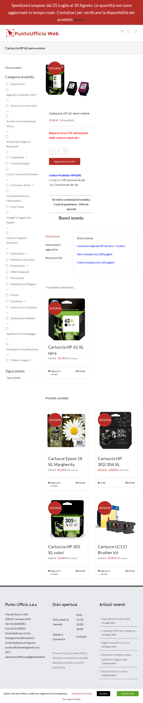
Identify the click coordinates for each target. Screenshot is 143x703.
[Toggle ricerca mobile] (129, 31)
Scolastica (16, 301)
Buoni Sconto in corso (114, 671)
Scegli (103, 482)
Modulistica (17, 265)
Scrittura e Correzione (23, 307)
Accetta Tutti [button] (127, 693)
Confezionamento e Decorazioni (18, 198)
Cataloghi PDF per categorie (118, 630)
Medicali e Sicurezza (22, 259)
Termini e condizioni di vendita (70, 657)
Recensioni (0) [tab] (53, 257)
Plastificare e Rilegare (23, 284)
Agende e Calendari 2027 (21, 94)
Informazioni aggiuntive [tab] (53, 247)
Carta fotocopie (19, 163)
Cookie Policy (79, 653)
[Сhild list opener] (7, 101)
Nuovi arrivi (17, 84)
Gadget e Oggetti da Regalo (18, 220)
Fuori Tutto (17, 206)
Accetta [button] (103, 693)
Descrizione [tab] (52, 236)
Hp (76, 184)
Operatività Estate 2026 (115, 618)
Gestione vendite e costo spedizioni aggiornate (116, 657)
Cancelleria (17, 157)
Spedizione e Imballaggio (21, 333)
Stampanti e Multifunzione (22, 349)
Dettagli (81, 371)
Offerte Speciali (19, 271)
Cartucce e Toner (20, 185)
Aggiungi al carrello (64, 161)
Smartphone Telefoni (22, 318)
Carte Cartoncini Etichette (22, 174)
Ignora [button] (80, 19)
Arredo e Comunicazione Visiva (21, 123)
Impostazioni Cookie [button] (82, 693)
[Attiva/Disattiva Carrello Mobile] (122, 31)
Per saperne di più (71, 699)
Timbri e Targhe (19, 360)
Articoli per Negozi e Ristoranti (18, 144)
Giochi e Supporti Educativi (16, 240)
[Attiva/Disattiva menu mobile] (136, 31)
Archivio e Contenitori (23, 105)
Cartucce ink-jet (63, 184)
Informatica (17, 253)
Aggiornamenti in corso (115, 642)
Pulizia (14, 294)
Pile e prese (17, 278)
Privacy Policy (60, 653)
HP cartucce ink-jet (73, 180)
